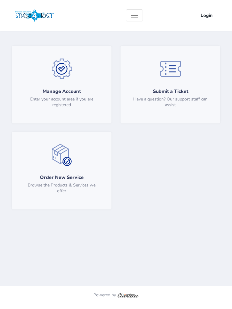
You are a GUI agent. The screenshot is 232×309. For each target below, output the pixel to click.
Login (207, 15)
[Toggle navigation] (134, 15)
